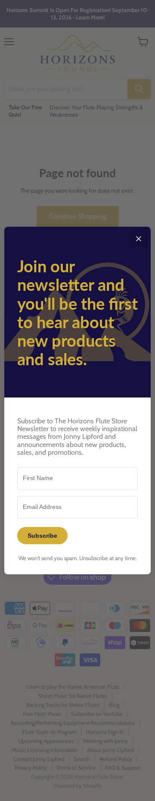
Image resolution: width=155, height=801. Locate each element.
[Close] (138, 238)
